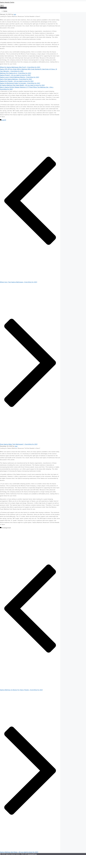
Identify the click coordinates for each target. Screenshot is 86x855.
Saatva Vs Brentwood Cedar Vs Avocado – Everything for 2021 (20, 83)
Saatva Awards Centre (7, 2)
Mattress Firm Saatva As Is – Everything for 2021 (15, 73)
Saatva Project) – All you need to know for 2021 (15, 75)
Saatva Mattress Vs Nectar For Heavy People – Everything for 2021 (21, 690)
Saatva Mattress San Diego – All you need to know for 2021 (19, 852)
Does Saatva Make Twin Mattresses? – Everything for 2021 (18, 444)
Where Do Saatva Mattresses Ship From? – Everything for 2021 (20, 67)
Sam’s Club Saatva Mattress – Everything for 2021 (16, 79)
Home (5, 11)
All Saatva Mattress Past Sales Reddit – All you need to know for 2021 (22, 85)
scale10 (3, 120)
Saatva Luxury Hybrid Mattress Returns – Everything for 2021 (19, 77)
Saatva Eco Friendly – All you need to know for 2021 (17, 81)
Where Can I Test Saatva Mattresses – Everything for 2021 (18, 282)
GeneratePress (32, 854)
